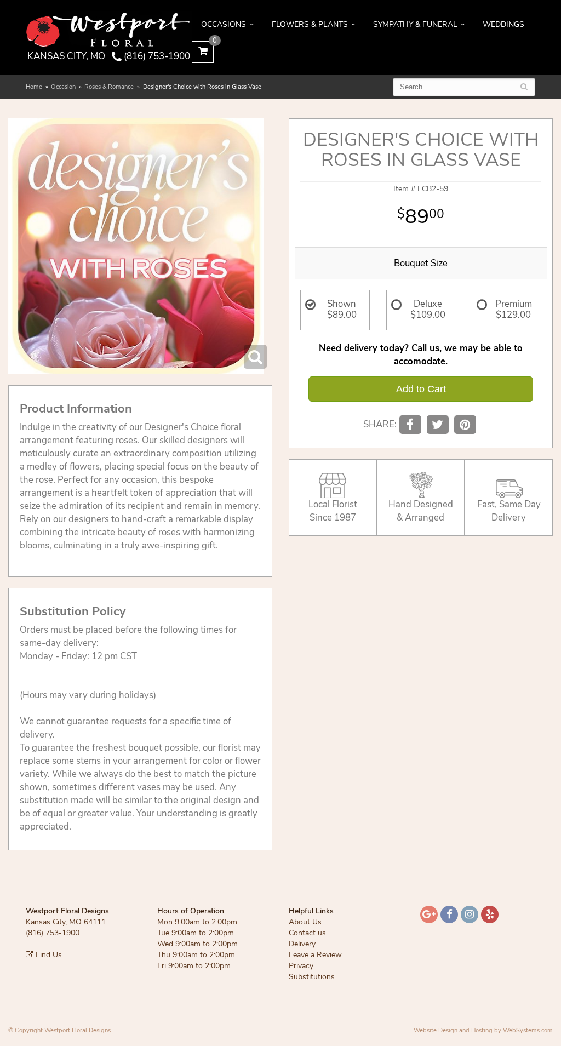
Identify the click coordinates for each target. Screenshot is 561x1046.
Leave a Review (315, 955)
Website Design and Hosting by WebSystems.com (483, 1030)
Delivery (302, 944)
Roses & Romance (109, 87)
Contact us (307, 933)
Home (34, 87)
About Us (305, 922)
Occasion (63, 87)
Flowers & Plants (310, 24)
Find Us (47, 955)
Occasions (223, 24)
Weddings (503, 24)
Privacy (301, 966)
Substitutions (312, 976)
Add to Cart (421, 389)
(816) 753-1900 (156, 56)
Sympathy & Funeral (415, 24)
